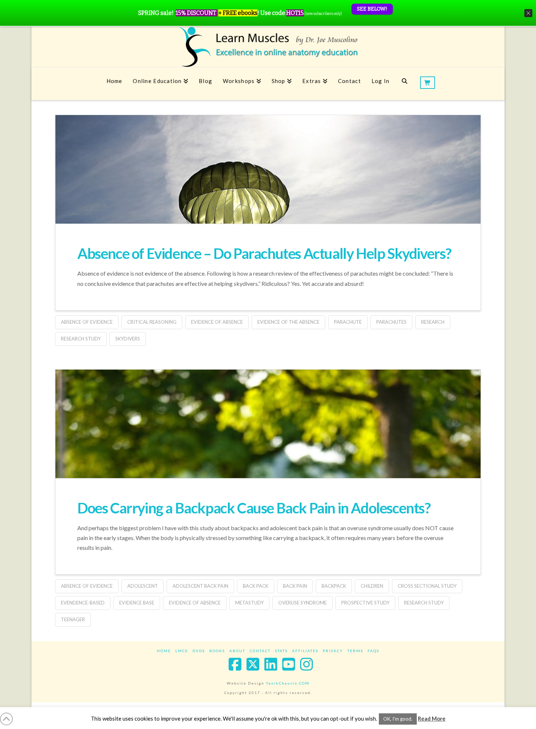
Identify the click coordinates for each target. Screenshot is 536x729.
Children (372, 586)
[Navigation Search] (405, 83)
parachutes (391, 322)
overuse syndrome (302, 603)
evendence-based (83, 603)
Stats (281, 651)
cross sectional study (427, 586)
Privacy (333, 651)
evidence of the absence (288, 322)
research (432, 322)
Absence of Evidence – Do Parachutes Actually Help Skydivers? (264, 253)
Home (164, 651)
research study (81, 339)
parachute (348, 322)
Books (217, 651)
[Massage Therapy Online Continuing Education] (268, 47)
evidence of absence (217, 322)
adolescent (142, 586)
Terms (355, 651)
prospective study (365, 603)
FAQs (373, 651)
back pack (255, 586)
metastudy (249, 603)
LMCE (181, 651)
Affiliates (305, 651)
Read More (432, 718)
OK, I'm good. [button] (397, 719)
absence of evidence (87, 322)
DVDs (199, 651)
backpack (334, 586)
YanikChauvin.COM (288, 683)
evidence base (136, 603)
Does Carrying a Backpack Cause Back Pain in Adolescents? (254, 508)
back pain (295, 586)
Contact (260, 651)
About (237, 651)
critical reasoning (151, 322)
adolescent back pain (200, 586)
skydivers (127, 339)
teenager (73, 619)
